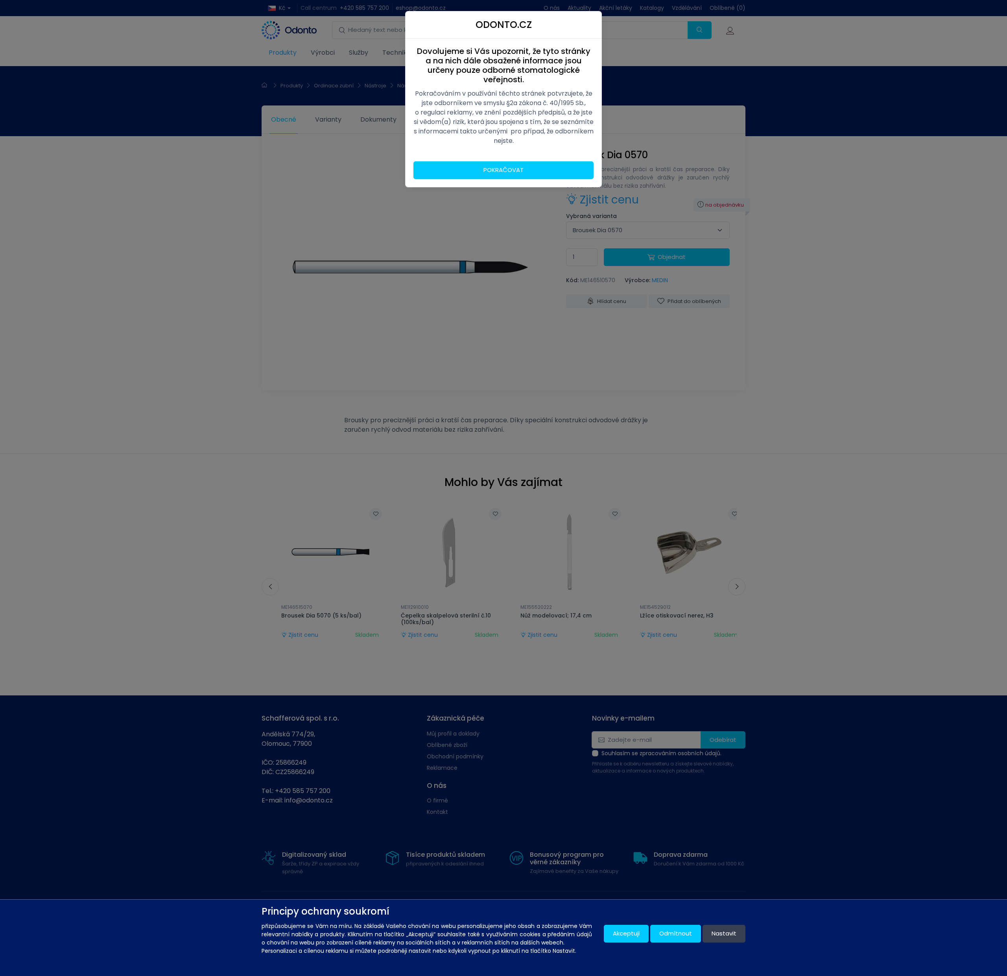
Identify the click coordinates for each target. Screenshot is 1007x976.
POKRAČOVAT (503, 170)
